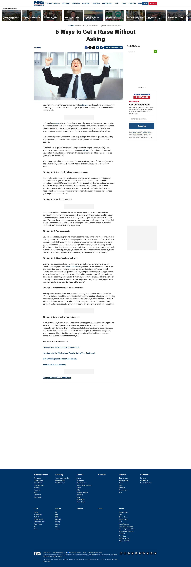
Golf (56, 526)
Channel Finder (123, 512)
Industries (80, 495)
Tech (116, 3)
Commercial (144, 480)
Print (97, 47)
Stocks (79, 478)
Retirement (37, 495)
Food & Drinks (123, 490)
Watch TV (153, 3)
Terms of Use (146, 132)
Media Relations (124, 524)
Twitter (90, 47)
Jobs (120, 514)
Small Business (60, 483)
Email (101, 47)
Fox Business (39, 3)
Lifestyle (95, 3)
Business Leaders (82, 492)
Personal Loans (39, 485)
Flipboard (136, 553)
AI (35, 526)
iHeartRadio (155, 553)
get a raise (84, 105)
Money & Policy (60, 480)
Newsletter (147, 553)
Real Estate (106, 3)
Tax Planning (38, 497)
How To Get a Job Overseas (54, 365)
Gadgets (36, 517)
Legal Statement (57, 556)
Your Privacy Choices (75, 552)
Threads (93, 47)
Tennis (57, 529)
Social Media (38, 514)
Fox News (122, 533)
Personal (143, 478)
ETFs (78, 490)
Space (36, 529)
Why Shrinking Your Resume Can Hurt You (60, 359)
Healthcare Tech (39, 522)
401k (35, 492)
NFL (56, 512)
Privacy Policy (136, 132)
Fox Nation (122, 536)
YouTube (132, 553)
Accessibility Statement (126, 531)
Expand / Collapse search (140, 3)
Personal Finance (52, 3)
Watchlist (86, 3)
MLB (56, 517)
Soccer (57, 524)
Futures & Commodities (84, 485)
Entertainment (123, 478)
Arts (120, 492)
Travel (121, 483)
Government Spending (62, 478)
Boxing (57, 522)
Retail (78, 497)
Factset (94, 554)
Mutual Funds (81, 502)
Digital (36, 512)
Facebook (86, 47)
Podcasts (132, 3)
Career (71, 25)
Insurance (37, 490)
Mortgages (37, 478)
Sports (58, 509)
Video (124, 3)
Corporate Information (126, 526)
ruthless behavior (72, 266)
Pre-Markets (81, 499)
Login (145, 3)
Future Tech (38, 524)
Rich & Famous (123, 480)
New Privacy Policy (58, 552)
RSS (143, 553)
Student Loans (38, 480)
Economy (65, 3)
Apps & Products (124, 541)
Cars (120, 485)
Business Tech (38, 519)
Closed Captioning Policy (126, 529)
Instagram (128, 553)
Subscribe (142, 126)
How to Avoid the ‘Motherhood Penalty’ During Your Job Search (69, 353)
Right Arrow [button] (187, 15)
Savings (36, 487)
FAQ (120, 522)
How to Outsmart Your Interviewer (57, 378)
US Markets (80, 480)
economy (56, 123)
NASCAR (58, 519)
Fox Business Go (124, 538)
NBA (56, 514)
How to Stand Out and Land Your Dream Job (61, 347)
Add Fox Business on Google (114, 47)
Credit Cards (38, 483)
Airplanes (122, 487)
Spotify (151, 553)
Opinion (80, 509)
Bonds (79, 487)
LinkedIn (140, 553)
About (121, 509)
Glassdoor (37, 47)
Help (84, 552)
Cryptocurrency (81, 483)
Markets (75, 3)
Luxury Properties (145, 483)
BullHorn (85, 150)
